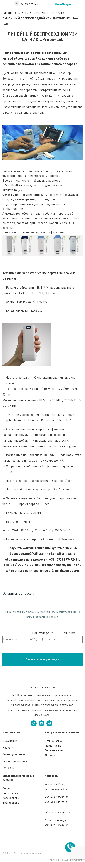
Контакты (8, 767)
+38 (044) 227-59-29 (56, 797)
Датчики (50, 755)
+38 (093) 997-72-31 (29, 3)
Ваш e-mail (69, 633)
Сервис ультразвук (13, 754)
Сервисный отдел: (56, 820)
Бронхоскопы (10, 802)
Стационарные (54, 740)
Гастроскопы (10, 793)
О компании (9, 740)
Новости (7, 747)
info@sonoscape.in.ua (58, 812)
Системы (7, 788)
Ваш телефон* (42, 633)
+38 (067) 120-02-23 (56, 825)
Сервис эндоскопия (14, 760)
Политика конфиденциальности (65, 859)
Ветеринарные (54, 750)
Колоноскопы (10, 797)
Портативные (53, 745)
